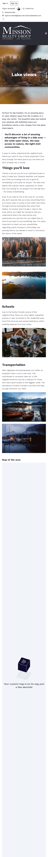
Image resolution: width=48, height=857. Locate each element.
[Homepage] (17, 33)
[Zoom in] (43, 465)
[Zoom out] (43, 468)
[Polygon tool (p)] (6, 467)
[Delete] (6, 486)
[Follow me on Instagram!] (3, 19)
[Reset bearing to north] (43, 472)
